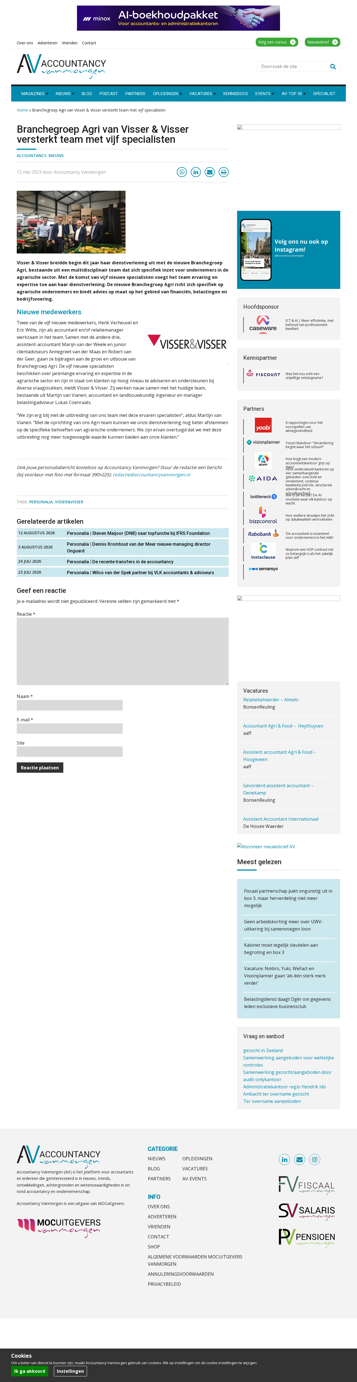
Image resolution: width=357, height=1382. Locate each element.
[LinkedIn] (196, 172)
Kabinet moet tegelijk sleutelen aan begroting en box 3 (281, 948)
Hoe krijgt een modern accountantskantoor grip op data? (308, 444)
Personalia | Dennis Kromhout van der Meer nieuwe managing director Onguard (139, 548)
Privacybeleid (164, 1284)
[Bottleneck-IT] (263, 481)
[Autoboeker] (263, 572)
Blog (154, 1169)
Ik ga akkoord (29, 1371)
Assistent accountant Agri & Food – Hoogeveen (279, 739)
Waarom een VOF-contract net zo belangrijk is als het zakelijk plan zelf (309, 535)
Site (21, 743)
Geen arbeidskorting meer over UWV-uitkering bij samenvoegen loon (283, 925)
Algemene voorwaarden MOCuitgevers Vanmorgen (195, 1260)
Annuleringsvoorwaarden (181, 1274)
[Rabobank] (263, 517)
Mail (299, 1159)
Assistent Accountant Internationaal (281, 802)
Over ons (159, 1207)
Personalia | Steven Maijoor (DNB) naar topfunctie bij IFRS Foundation (138, 533)
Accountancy (31, 155)
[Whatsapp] (182, 172)
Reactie (26, 614)
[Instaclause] (263, 536)
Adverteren (162, 1217)
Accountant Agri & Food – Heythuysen (283, 709)
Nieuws (56, 155)
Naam (25, 696)
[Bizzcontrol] (263, 499)
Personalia (41, 501)
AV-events (194, 1179)
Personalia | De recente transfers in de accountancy (120, 561)
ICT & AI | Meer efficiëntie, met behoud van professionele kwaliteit (310, 324)
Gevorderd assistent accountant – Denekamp (278, 772)
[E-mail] (210, 172)
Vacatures (195, 1169)
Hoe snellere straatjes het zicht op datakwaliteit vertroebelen (310, 499)
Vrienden (159, 1227)
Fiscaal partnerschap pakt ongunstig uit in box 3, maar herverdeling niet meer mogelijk (288, 898)
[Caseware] (263, 325)
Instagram (314, 1159)
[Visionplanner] (263, 427)
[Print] (224, 172)
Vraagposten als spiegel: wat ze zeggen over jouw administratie (308, 571)
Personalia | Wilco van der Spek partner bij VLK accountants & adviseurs (140, 572)
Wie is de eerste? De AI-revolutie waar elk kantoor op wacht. (309, 481)
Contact (158, 1237)
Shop (154, 1247)
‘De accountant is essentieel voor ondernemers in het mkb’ (310, 517)
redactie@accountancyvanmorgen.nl (152, 475)
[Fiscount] (263, 376)
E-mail (25, 720)
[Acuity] (263, 445)
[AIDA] (263, 463)
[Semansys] (263, 553)
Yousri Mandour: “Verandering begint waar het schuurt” (309, 426)
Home (22, 110)
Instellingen (70, 1371)
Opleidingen (197, 1159)
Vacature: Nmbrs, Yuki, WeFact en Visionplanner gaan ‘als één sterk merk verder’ (285, 975)
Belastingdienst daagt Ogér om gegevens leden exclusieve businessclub (287, 1002)
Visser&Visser (69, 501)
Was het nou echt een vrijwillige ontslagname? (304, 375)
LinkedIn (284, 1159)
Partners (159, 1179)
